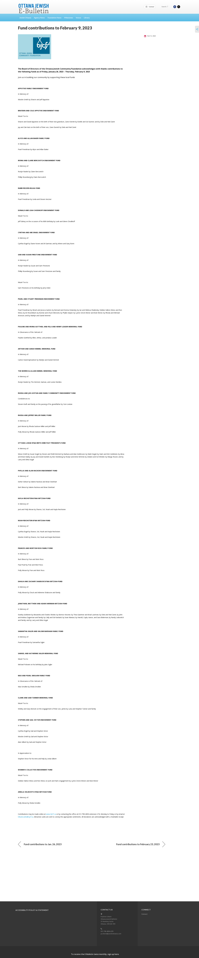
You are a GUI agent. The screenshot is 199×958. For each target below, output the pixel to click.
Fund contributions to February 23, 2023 (137, 844)
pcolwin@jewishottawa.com (111, 934)
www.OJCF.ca (51, 814)
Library (87, 18)
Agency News (39, 18)
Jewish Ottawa (25, 18)
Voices (78, 18)
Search (164, 7)
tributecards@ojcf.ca (25, 817)
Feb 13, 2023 (151, 36)
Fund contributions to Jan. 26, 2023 (42, 844)
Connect (151, 7)
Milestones (68, 18)
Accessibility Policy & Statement (32, 910)
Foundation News (54, 18)
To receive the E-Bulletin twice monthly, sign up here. (95, 954)
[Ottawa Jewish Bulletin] (34, 5)
